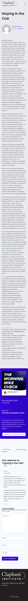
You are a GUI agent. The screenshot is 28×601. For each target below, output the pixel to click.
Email (4, 545)
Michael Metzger (17, 26)
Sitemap (13, 596)
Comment (5, 516)
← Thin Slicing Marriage (6, 450)
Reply (6, 504)
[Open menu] (24, 3)
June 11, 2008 (7, 473)
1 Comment (20, 28)
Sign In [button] (17, 596)
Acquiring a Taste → (21, 450)
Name (4, 537)
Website (4, 553)
